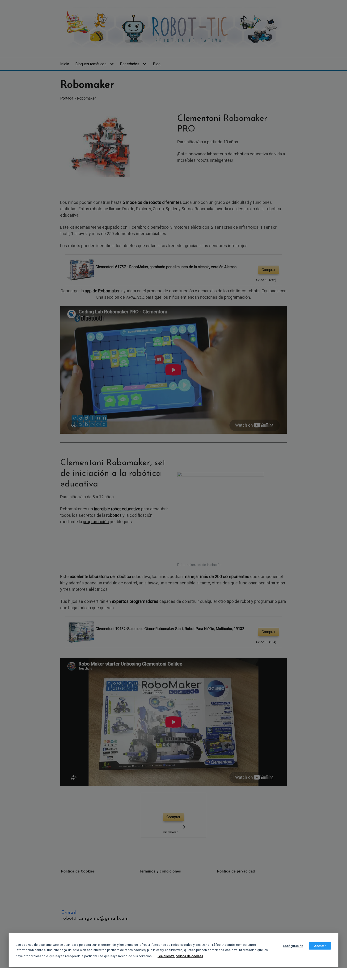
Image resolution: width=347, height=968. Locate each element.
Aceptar (320, 946)
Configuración (293, 946)
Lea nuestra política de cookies (180, 956)
